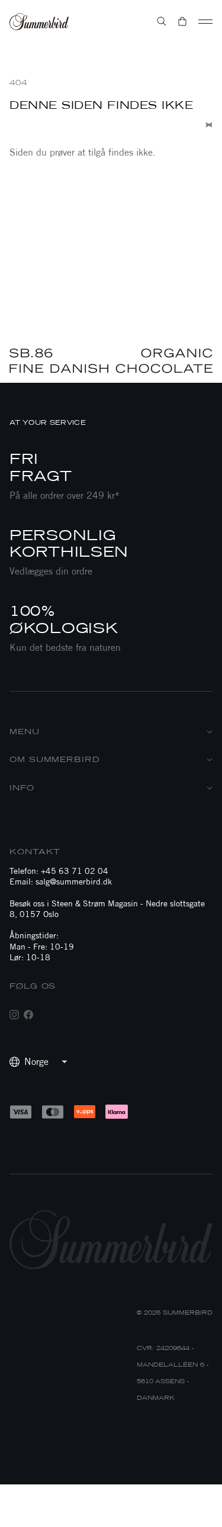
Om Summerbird (54, 759)
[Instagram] (14, 1014)
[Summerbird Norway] (39, 21)
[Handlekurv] (182, 21)
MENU (24, 731)
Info (21, 787)
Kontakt (34, 851)
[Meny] (205, 21)
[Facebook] (28, 1014)
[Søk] (161, 21)
